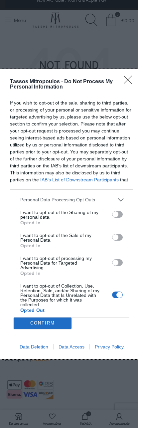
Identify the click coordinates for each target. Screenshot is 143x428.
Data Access (71, 346)
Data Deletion (34, 346)
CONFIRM (42, 323)
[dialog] (71, 214)
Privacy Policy (109, 346)
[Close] (130, 82)
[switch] (117, 214)
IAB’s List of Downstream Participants (79, 179)
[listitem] (71, 199)
